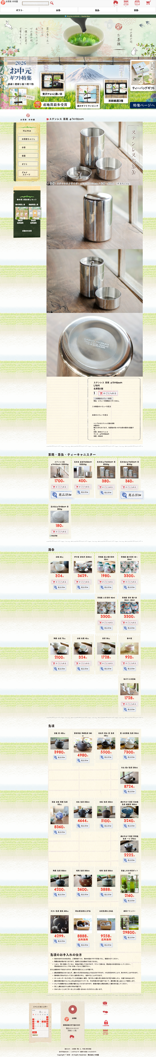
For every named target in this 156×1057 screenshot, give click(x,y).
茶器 (24, 155)
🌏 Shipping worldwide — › (78, 16)
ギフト (24, 163)
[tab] (28, 163)
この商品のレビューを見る (101, 405)
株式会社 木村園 (93, 1054)
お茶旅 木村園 (12, 1)
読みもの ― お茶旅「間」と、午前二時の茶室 (78, 1048)
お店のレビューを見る (100, 414)
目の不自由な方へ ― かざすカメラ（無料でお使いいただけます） (78, 1051)
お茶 (24, 147)
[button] (116, 2)
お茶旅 (74, 1017)
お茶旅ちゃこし (28, 138)
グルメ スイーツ (24, 173)
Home (27, 129)
